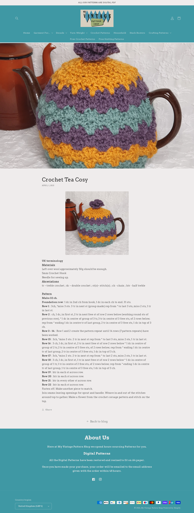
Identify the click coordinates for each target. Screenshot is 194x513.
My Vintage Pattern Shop (152, 508)
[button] (17, 18)
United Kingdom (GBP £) (30, 506)
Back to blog (99, 421)
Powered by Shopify (172, 508)
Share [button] (48, 409)
